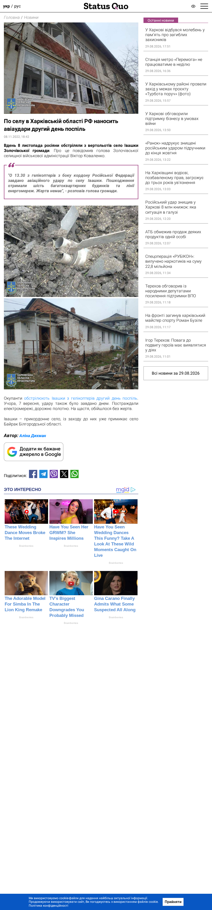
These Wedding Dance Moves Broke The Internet (25, 533)
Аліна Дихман (32, 435)
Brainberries (26, 545)
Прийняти (173, 902)
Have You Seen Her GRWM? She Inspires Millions (68, 533)
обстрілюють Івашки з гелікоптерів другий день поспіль (80, 398)
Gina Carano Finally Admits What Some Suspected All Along (114, 604)
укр (6, 6)
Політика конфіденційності (48, 905)
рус (17, 6)
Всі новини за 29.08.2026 (176, 373)
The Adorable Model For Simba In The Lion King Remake (25, 604)
